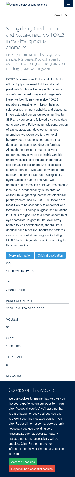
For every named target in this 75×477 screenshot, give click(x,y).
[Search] (66, 15)
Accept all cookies (23, 462)
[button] (68, 3)
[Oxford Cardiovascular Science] (26, 3)
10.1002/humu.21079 (20, 271)
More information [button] (20, 255)
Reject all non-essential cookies (32, 469)
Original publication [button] (50, 255)
